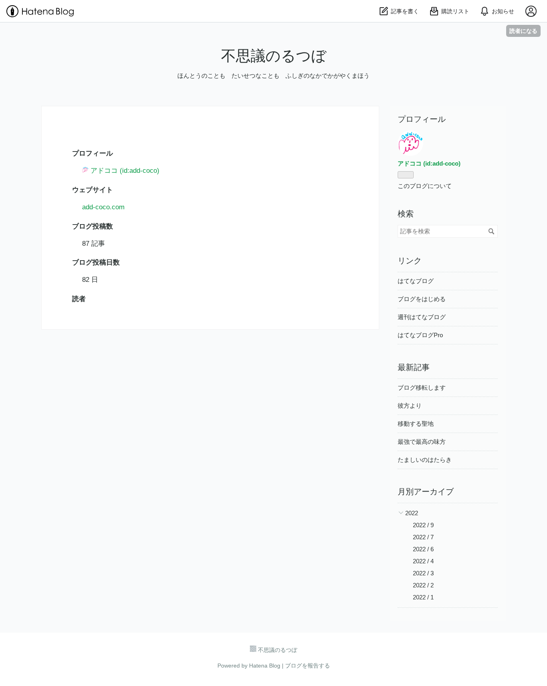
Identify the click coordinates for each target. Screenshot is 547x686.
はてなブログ (416, 280)
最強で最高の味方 (422, 441)
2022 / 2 (423, 585)
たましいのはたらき (425, 459)
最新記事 (414, 367)
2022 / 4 (423, 561)
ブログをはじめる (422, 298)
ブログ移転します (422, 387)
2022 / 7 (423, 537)
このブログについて (425, 185)
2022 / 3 (423, 573)
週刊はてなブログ (422, 317)
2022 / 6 (423, 549)
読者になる (523, 30)
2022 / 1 (423, 597)
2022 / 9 (423, 525)
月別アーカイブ (426, 491)
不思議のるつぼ (273, 56)
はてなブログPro (420, 335)
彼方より (410, 405)
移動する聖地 (416, 423)
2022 (411, 513)
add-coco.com (103, 207)
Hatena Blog (264, 665)
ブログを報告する (307, 665)
